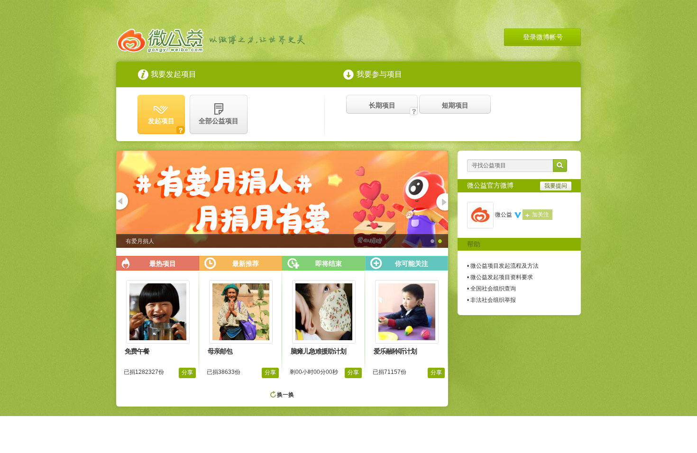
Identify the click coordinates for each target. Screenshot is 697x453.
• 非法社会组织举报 (491, 300)
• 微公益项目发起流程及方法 (503, 266)
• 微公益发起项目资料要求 (500, 277)
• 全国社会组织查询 (491, 288)
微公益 (503, 214)
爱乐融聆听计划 (395, 351)
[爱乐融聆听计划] (407, 341)
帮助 (473, 244)
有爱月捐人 (140, 241)
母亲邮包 (220, 351)
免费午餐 (137, 351)
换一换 (285, 394)
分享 (187, 372)
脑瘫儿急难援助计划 (318, 351)
